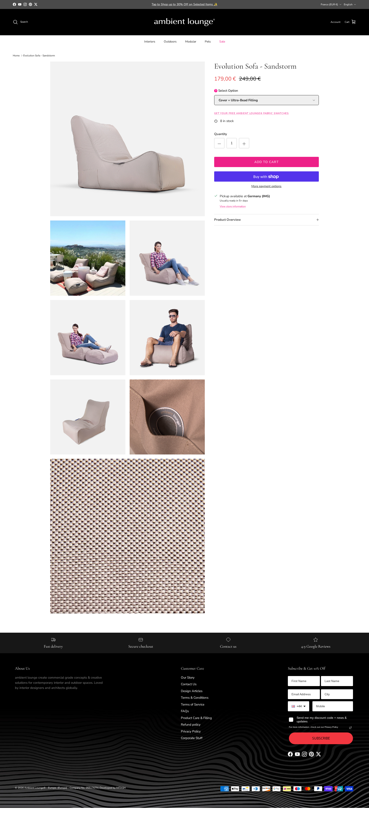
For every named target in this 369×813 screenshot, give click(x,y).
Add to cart (266, 162)
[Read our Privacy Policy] (350, 727)
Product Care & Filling (196, 718)
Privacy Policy (191, 731)
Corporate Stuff (191, 738)
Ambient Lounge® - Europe (40, 787)
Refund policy (191, 724)
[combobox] (298, 706)
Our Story (188, 677)
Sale (222, 41)
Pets (208, 41)
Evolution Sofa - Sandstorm (39, 55)
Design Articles (191, 691)
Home (16, 55)
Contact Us (188, 684)
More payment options (266, 186)
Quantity (220, 134)
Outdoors (170, 41)
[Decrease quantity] (219, 143)
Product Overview (227, 220)
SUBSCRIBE (321, 738)
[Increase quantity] (244, 143)
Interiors (149, 41)
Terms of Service (192, 704)
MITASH (121, 787)
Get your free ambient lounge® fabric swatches (251, 113)
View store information (233, 206)
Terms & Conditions (194, 697)
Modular (190, 41)
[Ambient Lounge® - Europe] (184, 22)
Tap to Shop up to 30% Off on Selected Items (184, 4)
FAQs (185, 711)
